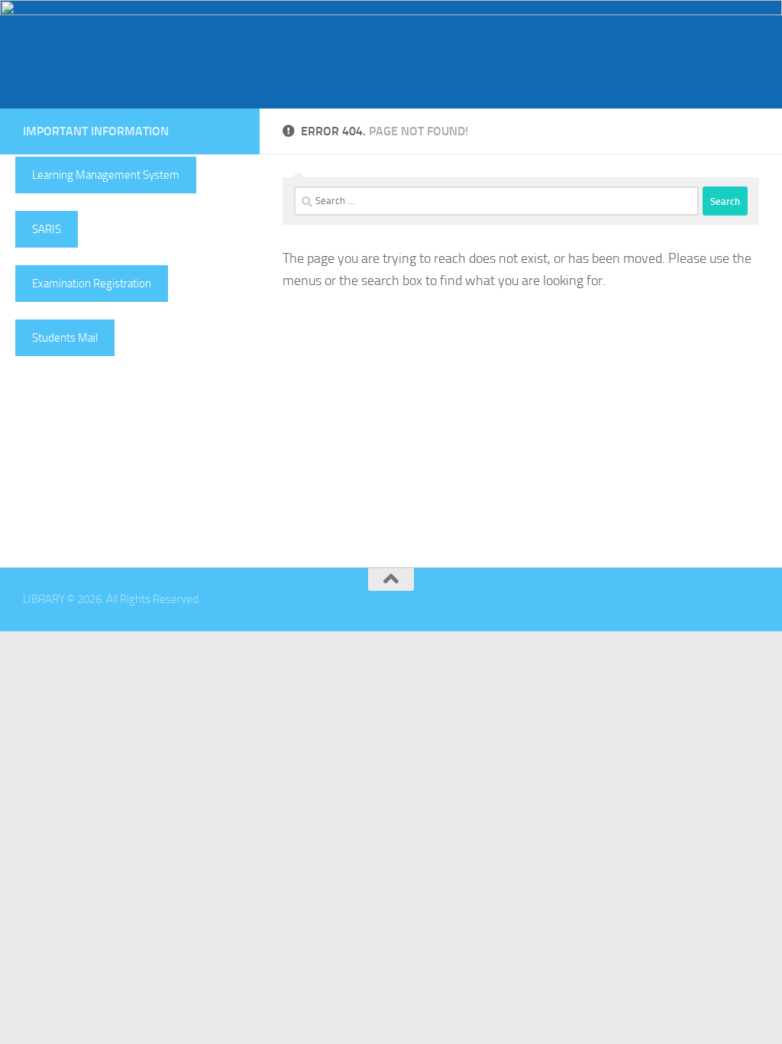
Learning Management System (105, 175)
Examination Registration (91, 283)
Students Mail (65, 338)
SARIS (46, 229)
